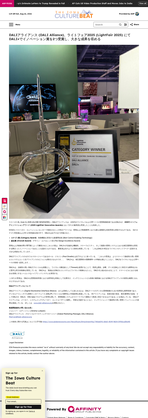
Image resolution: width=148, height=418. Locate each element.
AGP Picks (7, 3)
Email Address (13, 397)
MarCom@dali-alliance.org (20, 317)
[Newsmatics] (4, 217)
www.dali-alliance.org (43, 303)
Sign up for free (23, 406)
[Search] (120, 24)
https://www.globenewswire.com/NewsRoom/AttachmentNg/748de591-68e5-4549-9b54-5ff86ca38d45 (86, 322)
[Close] (42, 371)
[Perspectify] (4, 206)
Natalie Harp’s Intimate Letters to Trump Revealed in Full (36, 3)
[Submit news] (4, 201)
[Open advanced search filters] (125, 24)
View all (142, 3)
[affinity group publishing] (4, 211)
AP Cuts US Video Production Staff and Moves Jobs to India (102, 3)
